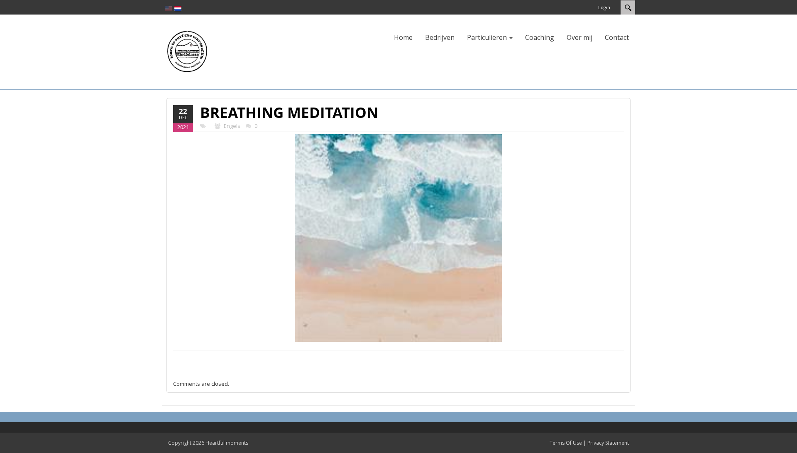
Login (604, 7)
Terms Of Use (566, 442)
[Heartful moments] (187, 51)
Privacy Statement (608, 442)
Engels (232, 126)
